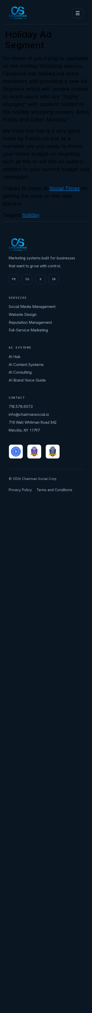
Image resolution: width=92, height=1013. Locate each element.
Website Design (23, 314)
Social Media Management (32, 306)
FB (14, 279)
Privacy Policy (20, 490)
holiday (30, 215)
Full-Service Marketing (28, 330)
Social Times (64, 188)
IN (53, 279)
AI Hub (14, 356)
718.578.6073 (21, 406)
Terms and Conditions (54, 490)
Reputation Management (30, 322)
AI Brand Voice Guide (27, 380)
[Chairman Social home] (18, 13)
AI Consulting (20, 372)
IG (27, 279)
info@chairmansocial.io (29, 414)
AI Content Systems (26, 364)
